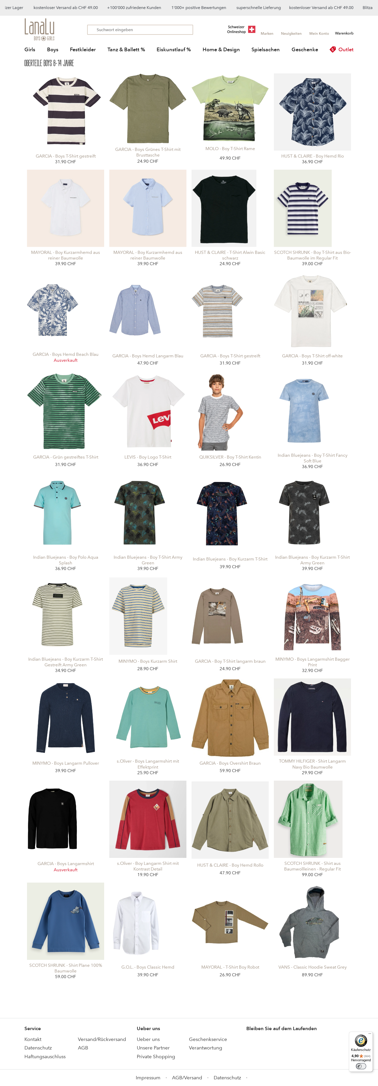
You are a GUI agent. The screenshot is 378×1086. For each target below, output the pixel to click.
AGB (83, 1048)
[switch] (361, 1066)
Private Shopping (156, 1056)
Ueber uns (148, 1039)
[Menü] (370, 1035)
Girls (29, 49)
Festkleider (83, 49)
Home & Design (221, 49)
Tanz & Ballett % (126, 49)
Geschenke (305, 49)
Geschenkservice (208, 1039)
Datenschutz (38, 1048)
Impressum (148, 1078)
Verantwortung (205, 1048)
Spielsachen (265, 49)
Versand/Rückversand (102, 1039)
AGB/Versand (187, 1078)
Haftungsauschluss (45, 1056)
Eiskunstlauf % (174, 49)
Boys (52, 49)
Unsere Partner (153, 1048)
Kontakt (32, 1039)
